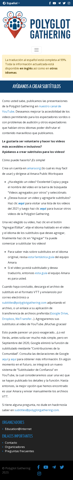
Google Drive (59, 313)
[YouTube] (54, 3)
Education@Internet (18, 429)
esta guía (41, 273)
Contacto (11, 443)
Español (12, 3)
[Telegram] (59, 3)
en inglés (26, 68)
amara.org (34, 168)
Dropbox (8, 319)
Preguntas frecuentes (19, 451)
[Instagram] (69, 3)
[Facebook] (50, 3)
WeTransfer (23, 319)
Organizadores (15, 447)
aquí (21, 203)
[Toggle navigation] (36, 49)
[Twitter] (64, 3)
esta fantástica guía (41, 257)
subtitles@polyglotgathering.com (24, 303)
